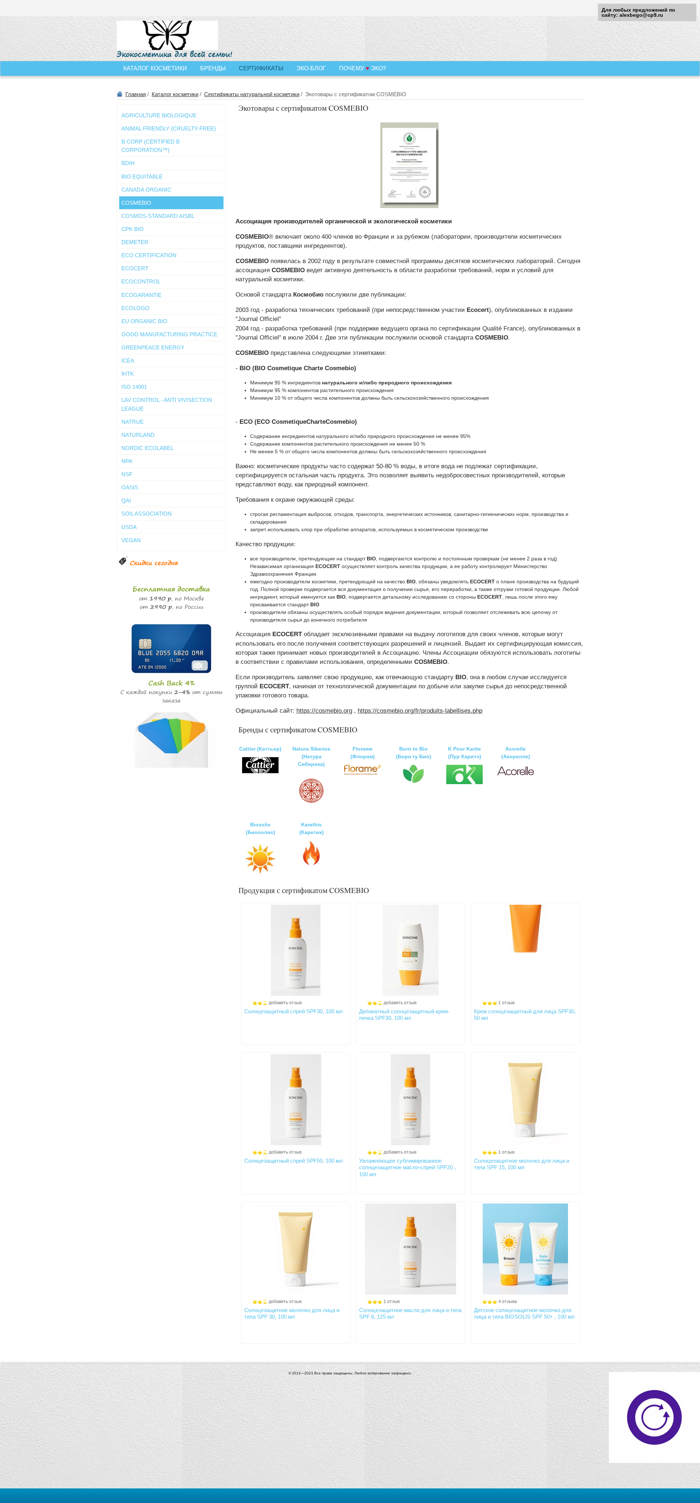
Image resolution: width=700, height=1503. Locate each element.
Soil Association (146, 513)
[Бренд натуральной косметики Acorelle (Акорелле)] (515, 775)
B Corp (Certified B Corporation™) (150, 145)
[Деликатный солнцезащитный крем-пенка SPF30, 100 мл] (410, 950)
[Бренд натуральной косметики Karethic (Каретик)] (311, 863)
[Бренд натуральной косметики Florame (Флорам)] (362, 773)
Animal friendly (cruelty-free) (168, 128)
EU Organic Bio (144, 321)
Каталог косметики (175, 94)
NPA (126, 461)
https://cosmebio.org (324, 710)
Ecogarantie (141, 295)
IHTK (127, 374)
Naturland (138, 435)
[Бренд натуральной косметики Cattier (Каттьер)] (260, 771)
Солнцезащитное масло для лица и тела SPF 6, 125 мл (410, 1313)
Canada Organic (146, 190)
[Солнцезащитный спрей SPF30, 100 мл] (295, 950)
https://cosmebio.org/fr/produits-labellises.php (420, 710)
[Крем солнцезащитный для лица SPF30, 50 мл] (525, 950)
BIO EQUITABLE (142, 176)
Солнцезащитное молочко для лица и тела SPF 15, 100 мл (521, 1164)
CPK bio (132, 229)
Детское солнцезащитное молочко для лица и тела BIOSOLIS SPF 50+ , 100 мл (524, 1313)
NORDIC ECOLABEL (147, 448)
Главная (135, 94)
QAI (126, 500)
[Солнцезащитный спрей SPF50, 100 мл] (295, 1099)
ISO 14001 (134, 387)
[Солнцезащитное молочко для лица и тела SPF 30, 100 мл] (295, 1249)
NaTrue (132, 422)
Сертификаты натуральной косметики (251, 94)
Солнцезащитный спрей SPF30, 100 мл (293, 1011)
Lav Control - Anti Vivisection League (166, 404)
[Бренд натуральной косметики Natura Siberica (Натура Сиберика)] (311, 807)
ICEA (127, 360)
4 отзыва (507, 1301)
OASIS (129, 487)
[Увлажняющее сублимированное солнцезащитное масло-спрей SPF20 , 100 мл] (410, 1099)
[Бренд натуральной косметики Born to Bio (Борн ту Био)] (413, 781)
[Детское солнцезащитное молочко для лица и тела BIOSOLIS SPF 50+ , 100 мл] (525, 1249)
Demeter (134, 242)
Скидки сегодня (154, 562)
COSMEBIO (136, 203)
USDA (129, 527)
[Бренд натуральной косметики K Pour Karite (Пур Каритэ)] (464, 782)
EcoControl (140, 281)
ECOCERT (134, 268)
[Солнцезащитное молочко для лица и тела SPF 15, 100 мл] (525, 1099)
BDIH (128, 163)
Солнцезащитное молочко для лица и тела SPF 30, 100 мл (291, 1313)
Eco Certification (148, 255)
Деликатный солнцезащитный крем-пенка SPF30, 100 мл (404, 1014)
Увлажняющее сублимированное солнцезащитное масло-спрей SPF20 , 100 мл (407, 1167)
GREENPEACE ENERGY (152, 347)
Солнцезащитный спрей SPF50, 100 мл (293, 1161)
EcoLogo (135, 308)
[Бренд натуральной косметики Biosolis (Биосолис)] (260, 875)
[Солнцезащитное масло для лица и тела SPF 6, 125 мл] (410, 1249)
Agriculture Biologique (159, 115)
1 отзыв (506, 1002)
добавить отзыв (285, 1002)
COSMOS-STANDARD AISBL (157, 216)
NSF (126, 474)
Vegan (131, 540)
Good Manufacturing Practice (169, 334)
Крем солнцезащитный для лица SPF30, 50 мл (525, 1014)
